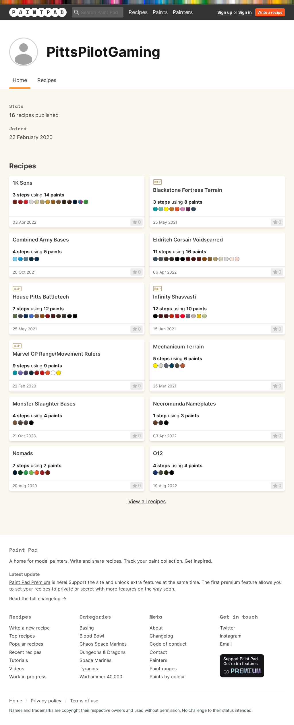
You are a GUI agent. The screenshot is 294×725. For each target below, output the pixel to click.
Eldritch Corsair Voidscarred (188, 240)
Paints (160, 12)
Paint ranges (163, 668)
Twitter (227, 628)
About (156, 628)
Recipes (138, 12)
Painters (183, 12)
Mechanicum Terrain (178, 347)
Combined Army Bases (41, 240)
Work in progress (27, 676)
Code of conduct (168, 644)
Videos (16, 668)
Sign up (224, 12)
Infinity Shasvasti (174, 297)
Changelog (161, 636)
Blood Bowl (92, 636)
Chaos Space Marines (103, 644)
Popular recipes (26, 644)
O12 (158, 453)
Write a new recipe (29, 628)
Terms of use (84, 700)
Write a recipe (270, 12)
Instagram (230, 636)
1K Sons (22, 183)
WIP (157, 182)
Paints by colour (167, 676)
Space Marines (95, 660)
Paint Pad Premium (29, 582)
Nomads (23, 453)
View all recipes (147, 501)
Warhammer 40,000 (101, 676)
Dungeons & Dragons (102, 652)
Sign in (245, 12)
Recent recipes (25, 652)
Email (226, 644)
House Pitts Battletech (41, 297)
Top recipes (22, 636)
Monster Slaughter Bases (44, 404)
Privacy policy (46, 700)
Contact (158, 652)
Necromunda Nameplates (184, 404)
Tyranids (89, 668)
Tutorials (18, 660)
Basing (87, 628)
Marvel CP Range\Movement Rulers (56, 354)
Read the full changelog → (37, 598)
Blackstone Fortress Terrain (187, 190)
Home (15, 700)
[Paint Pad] (38, 12)
